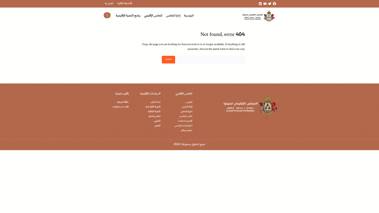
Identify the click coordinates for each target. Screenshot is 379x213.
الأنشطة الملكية (125, 4)
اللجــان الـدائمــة (185, 121)
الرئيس (189, 102)
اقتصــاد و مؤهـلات (120, 107)
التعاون (157, 126)
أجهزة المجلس (186, 111)
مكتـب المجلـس (185, 116)
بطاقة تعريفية (123, 102)
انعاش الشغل (154, 116)
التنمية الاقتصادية (153, 107)
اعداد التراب (155, 102)
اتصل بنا (109, 4)
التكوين (157, 121)
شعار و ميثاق (186, 130)
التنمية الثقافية (154, 111)
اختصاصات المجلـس (183, 126)
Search (168, 59)
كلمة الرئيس (187, 107)
